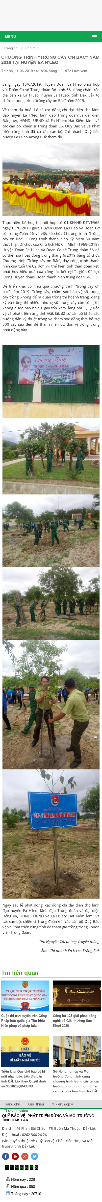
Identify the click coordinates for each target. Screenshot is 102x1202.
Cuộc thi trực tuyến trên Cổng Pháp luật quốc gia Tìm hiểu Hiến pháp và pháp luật (24, 1021)
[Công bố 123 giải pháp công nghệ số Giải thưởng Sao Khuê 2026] (77, 1010)
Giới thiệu (36, 1104)
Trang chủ (12, 48)
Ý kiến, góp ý (62, 1104)
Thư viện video (16, 1110)
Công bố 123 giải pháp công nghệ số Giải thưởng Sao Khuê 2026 (74, 1021)
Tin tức (30, 48)
